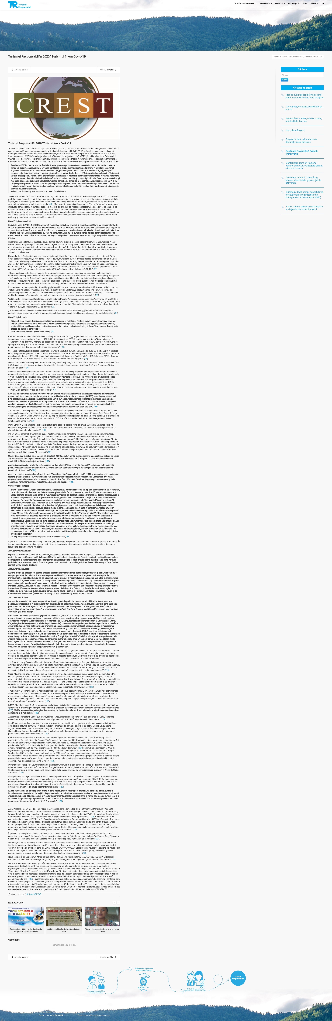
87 (95, 269)
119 (103, 719)
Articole (30, 894)
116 (47, 701)
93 (63, 347)
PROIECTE (279, 3)
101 (49, 452)
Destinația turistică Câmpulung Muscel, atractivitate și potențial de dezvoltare (303, 180)
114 (107, 670)
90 (53, 307)
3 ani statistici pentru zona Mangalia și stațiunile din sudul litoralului (304, 208)
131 (75, 829)
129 (60, 801)
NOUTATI (37, 894)
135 (30, 879)
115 (91, 687)
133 (85, 853)
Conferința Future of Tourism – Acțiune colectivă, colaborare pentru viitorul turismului (304, 166)
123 (21, 772)
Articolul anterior (21, 70)
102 (47, 461)
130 (92, 816)
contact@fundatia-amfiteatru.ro (96, 1015)
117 (10, 710)
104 (71, 482)
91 (116, 313)
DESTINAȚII (292, 3)
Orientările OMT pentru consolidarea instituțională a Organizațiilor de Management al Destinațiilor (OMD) (304, 195)
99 (33, 421)
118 (36, 713)
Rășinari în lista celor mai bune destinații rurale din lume (301, 140)
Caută (284, 80)
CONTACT (314, 3)
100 (44, 430)
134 (113, 859)
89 (97, 295)
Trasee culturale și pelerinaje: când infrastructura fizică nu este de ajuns (305, 96)
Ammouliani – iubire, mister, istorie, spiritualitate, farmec (304, 119)
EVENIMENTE (265, 3)
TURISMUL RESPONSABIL (244, 3)
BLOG (305, 3)
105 (67, 536)
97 (54, 390)
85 (50, 204)
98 (96, 406)
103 (34, 470)
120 (46, 733)
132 (97, 839)
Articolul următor (107, 70)
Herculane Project (295, 130)
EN (323, 3)
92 (52, 331)
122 (52, 761)
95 (86, 358)
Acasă (276, 57)
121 (80, 748)
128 (61, 787)
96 (27, 368)
